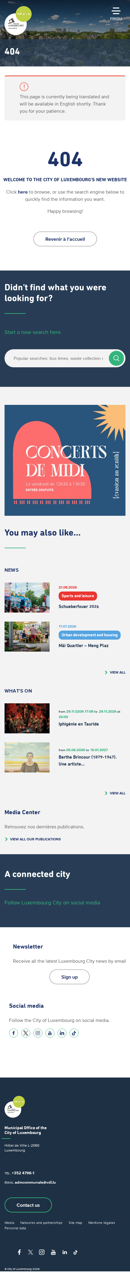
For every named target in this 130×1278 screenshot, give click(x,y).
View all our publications (35, 839)
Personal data (15, 1228)
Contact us (28, 1205)
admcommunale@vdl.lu (35, 1182)
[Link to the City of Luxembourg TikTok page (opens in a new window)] (74, 1033)
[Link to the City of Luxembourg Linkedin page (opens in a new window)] (62, 1033)
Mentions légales (101, 1222)
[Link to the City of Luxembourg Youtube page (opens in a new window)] (49, 1033)
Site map (75, 1222)
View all (117, 672)
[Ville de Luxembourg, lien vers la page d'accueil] (18, 33)
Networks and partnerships (41, 1222)
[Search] (116, 358)
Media (9, 1222)
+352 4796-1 (23, 1173)
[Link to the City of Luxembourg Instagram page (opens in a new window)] (37, 1033)
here (23, 191)
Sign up (69, 977)
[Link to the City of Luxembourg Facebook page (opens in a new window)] (13, 1033)
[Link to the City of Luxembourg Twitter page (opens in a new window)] (25, 1033)
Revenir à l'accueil (65, 239)
